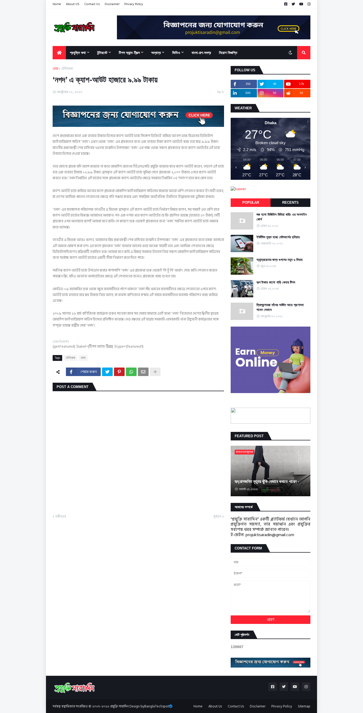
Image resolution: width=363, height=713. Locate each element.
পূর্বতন (217, 516)
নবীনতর (60, 516)
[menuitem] (59, 52)
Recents (290, 203)
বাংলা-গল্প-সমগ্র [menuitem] (201, 53)
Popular (250, 203)
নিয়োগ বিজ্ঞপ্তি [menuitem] (228, 53)
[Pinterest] (119, 372)
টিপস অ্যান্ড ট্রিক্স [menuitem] (129, 53)
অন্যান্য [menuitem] (156, 53)
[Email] (143, 372)
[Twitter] (107, 372)
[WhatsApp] (131, 372)
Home (57, 4)
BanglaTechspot (156, 706)
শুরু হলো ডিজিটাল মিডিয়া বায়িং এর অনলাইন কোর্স (281, 216)
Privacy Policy (133, 4)
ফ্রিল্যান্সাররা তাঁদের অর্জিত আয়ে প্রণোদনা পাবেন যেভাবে (280, 307)
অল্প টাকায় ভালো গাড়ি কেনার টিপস (275, 282)
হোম (55, 69)
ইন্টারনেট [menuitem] (102, 53)
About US (72, 4)
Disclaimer (112, 4)
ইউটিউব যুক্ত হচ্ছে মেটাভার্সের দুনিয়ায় (278, 237)
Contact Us (92, 4)
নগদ (83, 358)
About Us (215, 706)
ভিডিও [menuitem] (176, 53)
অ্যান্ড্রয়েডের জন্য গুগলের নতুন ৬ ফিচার (279, 260)
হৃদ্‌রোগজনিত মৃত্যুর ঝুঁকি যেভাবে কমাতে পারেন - (267, 481)
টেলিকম (67, 69)
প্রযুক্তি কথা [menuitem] (78, 53)
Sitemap (304, 706)
